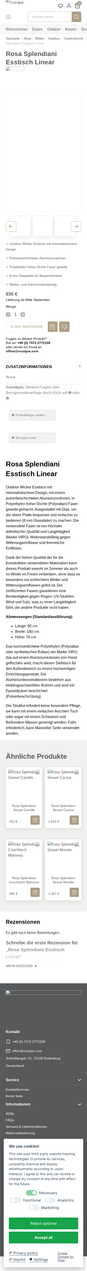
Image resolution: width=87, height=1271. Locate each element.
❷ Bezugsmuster (24, 438)
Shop (27, 38)
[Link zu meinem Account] (69, 6)
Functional (32, 1200)
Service (12, 1080)
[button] (64, 327)
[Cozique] (20, 5)
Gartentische (73, 38)
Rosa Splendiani (18, 383)
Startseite (13, 38)
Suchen (76, 17)
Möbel (39, 38)
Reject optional (43, 1223)
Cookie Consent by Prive (66, 1257)
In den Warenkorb (26, 326)
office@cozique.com (27, 1051)
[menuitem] (17, 29)
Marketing (50, 1207)
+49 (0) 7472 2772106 (28, 1041)
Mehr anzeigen (19, 966)
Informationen (18, 1104)
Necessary (48, 1193)
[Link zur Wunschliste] (60, 6)
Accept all (43, 1237)
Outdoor (54, 38)
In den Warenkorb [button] (35, 816)
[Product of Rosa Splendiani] (15, 75)
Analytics (66, 1200)
